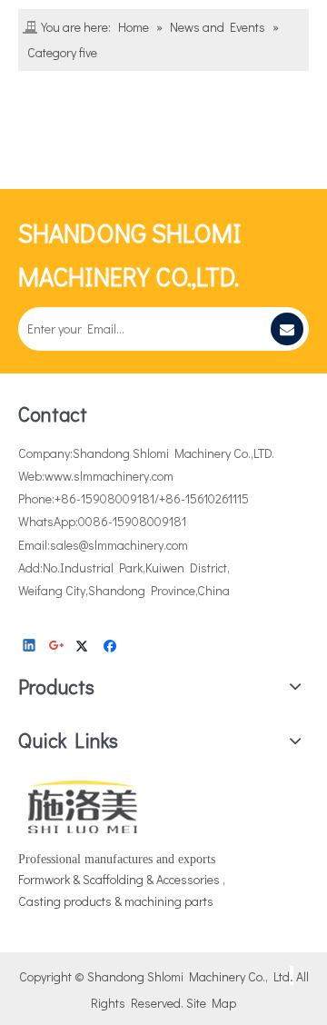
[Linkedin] (30, 646)
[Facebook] (112, 646)
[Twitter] (85, 646)
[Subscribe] (287, 329)
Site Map (211, 1002)
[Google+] (57, 646)
